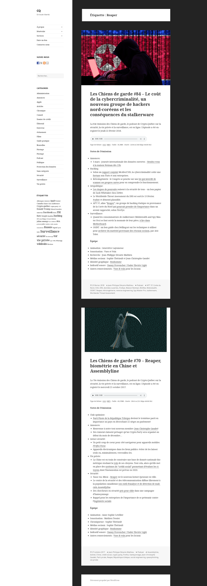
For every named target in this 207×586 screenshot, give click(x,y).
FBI (59, 212)
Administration (43, 93)
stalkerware (152, 290)
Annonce (47, 201)
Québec (48, 224)
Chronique (41, 110)
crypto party (54, 206)
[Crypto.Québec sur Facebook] (38, 63)
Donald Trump (43, 209)
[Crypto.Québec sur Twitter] (41, 63)
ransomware (40, 227)
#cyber (96, 199)
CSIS (97, 288)
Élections (50, 244)
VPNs (54, 240)
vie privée (43, 240)
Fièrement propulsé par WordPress (104, 580)
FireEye (122, 288)
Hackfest (50, 216)
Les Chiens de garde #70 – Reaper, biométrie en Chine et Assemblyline (125, 366)
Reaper (110, 203)
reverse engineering (124, 290)
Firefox (126, 555)
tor (56, 236)
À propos (40, 27)
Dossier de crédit (44, 119)
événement (41, 132)
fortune (96, 175)
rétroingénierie (109, 290)
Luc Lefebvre (52, 221)
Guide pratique (43, 141)
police (43, 224)
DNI (101, 288)
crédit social (107, 555)
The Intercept (49, 236)
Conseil (40, 115)
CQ (39, 11)
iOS (38, 219)
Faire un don (42, 40)
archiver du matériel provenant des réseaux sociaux (123, 230)
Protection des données (46, 167)
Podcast (40, 158)
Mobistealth (152, 288)
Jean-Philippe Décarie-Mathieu (47, 219)
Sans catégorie (43, 171)
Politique (40, 162)
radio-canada (54, 224)
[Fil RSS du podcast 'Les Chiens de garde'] (44, 63)
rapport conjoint (110, 172)
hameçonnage (135, 555)
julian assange (42, 221)
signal (55, 227)
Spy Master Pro (139, 290)
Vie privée (41, 184)
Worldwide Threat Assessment (102, 293)
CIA (49, 203)
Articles (40, 106)
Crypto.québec (43, 206)
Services (40, 36)
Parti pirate (101, 557)
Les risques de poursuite (105, 189)
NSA (58, 221)
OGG (104, 145)
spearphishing (152, 557)
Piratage (40, 149)
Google (44, 216)
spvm (59, 227)
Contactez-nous (43, 44)
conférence (55, 203)
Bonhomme (116, 261)
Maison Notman (132, 288)
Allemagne (40, 201)
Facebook (48, 212)
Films (39, 136)
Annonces (41, 98)
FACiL (54, 212)
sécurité (41, 236)
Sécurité (40, 175)
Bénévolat (41, 31)
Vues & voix (119, 268)
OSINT (93, 290)
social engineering (138, 557)
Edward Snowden (56, 209)
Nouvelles (41, 145)
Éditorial (40, 123)
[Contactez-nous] (47, 63)
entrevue (40, 213)
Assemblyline (152, 552)
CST (60, 206)
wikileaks (42, 243)
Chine (45, 203)
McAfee (143, 288)
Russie (48, 227)
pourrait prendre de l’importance (133, 206)
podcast (39, 224)
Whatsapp (59, 240)
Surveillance (42, 180)
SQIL (38, 232)
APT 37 (150, 285)
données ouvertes (111, 288)
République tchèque (121, 557)
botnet (58, 201)
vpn (51, 240)
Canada (40, 203)
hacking (58, 215)
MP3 (108, 145)
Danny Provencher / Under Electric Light (127, 265)
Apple (39, 102)
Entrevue (40, 128)
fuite (39, 216)
